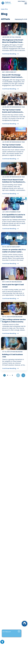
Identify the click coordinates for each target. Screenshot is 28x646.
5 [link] (12, 375)
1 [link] (4, 375)
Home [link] (2, 9)
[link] (2, 642)
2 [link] (7, 375)
